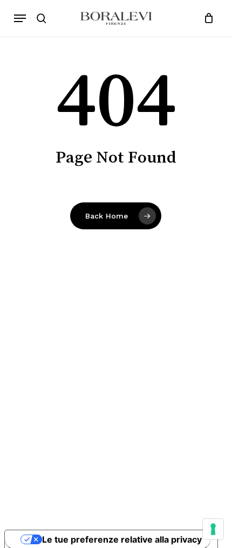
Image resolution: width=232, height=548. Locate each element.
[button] (20, 18)
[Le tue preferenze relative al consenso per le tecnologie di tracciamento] (213, 529)
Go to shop (184, 277)
